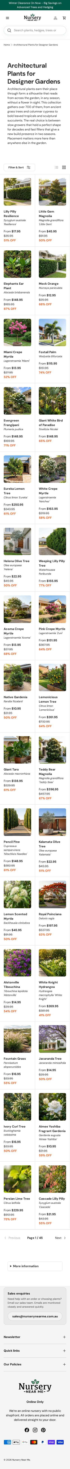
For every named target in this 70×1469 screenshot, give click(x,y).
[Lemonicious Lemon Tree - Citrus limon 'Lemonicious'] (52, 677)
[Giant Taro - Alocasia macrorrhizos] (17, 750)
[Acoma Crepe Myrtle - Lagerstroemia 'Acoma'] (17, 609)
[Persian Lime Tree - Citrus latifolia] (17, 1179)
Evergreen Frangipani (13, 425)
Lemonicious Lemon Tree (48, 703)
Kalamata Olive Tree (49, 848)
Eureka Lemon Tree (16, 493)
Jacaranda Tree (52, 1061)
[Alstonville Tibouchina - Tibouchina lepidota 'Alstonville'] (17, 963)
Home (7, 45)
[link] (14, 1238)
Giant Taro (17, 771)
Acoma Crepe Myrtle (17, 633)
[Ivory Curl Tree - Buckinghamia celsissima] (17, 1107)
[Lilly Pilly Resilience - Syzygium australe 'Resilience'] (17, 192)
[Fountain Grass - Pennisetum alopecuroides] (17, 1039)
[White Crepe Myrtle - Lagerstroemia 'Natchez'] (52, 469)
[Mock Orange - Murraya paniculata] (52, 264)
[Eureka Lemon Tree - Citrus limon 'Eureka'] (17, 469)
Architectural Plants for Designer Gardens (35, 45)
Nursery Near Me (21, 1459)
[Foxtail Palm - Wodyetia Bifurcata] (52, 332)
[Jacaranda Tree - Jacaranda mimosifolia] (52, 1039)
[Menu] (7, 18)
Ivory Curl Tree (15, 1130)
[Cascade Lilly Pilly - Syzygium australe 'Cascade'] (52, 1179)
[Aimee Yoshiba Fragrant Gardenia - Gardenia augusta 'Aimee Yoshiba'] (52, 1107)
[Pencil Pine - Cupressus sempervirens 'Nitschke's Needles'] (17, 822)
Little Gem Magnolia (51, 218)
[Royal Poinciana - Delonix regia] (52, 894)
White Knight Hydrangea (50, 990)
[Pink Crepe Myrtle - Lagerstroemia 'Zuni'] (52, 609)
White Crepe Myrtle (48, 495)
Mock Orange (50, 286)
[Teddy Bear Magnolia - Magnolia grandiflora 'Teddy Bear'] (52, 750)
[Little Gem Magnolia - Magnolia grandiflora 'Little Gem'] (52, 192)
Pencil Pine (15, 848)
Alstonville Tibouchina (16, 988)
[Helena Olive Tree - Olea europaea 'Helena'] (17, 541)
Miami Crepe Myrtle (16, 356)
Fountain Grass (15, 1062)
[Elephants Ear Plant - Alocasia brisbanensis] (17, 264)
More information (26, 1266)
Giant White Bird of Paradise (51, 425)
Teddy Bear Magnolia (51, 775)
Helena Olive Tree (16, 565)
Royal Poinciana (50, 916)
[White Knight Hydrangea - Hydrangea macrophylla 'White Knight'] (52, 963)
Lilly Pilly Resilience (15, 218)
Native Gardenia (15, 699)
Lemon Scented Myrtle (17, 918)
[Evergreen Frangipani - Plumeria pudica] (17, 401)
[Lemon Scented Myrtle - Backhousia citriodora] (17, 894)
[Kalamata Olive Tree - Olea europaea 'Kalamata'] (52, 822)
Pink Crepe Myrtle (52, 631)
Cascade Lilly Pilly (52, 1202)
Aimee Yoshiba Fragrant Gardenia (52, 1133)
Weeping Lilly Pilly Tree (52, 567)
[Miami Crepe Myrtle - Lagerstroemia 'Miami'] (17, 332)
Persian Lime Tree (17, 1201)
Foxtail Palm (50, 354)
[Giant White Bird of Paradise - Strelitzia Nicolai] (52, 401)
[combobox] (35, 30)
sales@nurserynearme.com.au (35, 1316)
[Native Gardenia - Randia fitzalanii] (17, 677)
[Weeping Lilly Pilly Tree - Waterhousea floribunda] (52, 541)
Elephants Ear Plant (17, 288)
